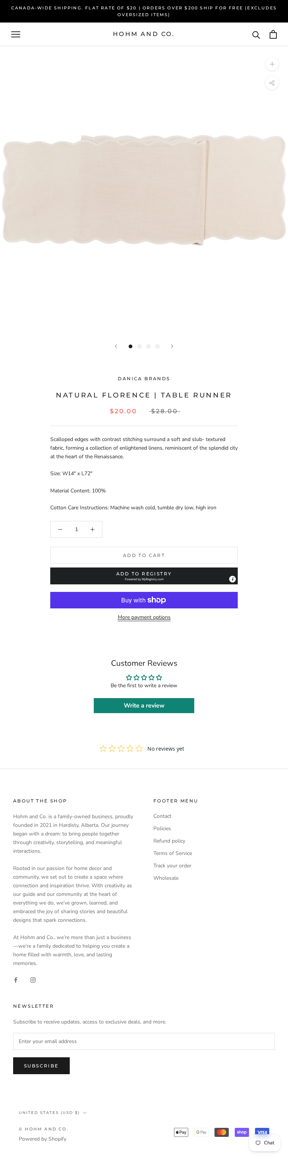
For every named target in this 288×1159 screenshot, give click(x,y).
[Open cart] (273, 34)
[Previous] (116, 346)
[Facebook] (15, 979)
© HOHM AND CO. (44, 1129)
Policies (162, 828)
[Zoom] (272, 64)
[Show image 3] (148, 346)
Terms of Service (172, 853)
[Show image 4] (157, 346)
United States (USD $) (49, 1112)
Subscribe (41, 1066)
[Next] (172, 346)
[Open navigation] (15, 34)
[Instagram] (33, 979)
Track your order (172, 865)
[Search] (256, 34)
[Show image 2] (139, 346)
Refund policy (169, 840)
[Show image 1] (130, 346)
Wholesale (165, 878)
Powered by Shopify (42, 1138)
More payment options (144, 617)
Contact (162, 816)
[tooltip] (232, 579)
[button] (144, 575)
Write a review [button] (144, 705)
